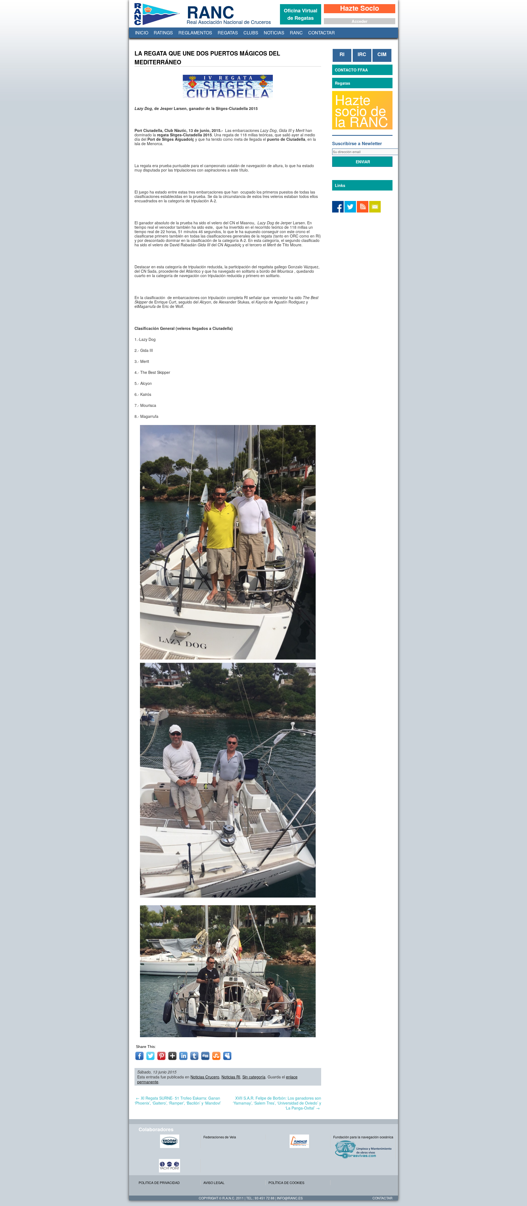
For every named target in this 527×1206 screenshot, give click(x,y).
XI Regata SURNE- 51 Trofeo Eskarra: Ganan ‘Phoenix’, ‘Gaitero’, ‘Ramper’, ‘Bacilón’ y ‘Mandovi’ (177, 1100)
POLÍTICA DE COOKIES (286, 1182)
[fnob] (299, 1141)
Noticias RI (231, 1077)
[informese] (338, 211)
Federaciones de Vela (219, 1137)
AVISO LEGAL (214, 1182)
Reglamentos (195, 32)
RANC (296, 32)
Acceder (360, 21)
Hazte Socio (359, 8)
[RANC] (156, 25)
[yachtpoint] (169, 1165)
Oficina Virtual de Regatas (300, 14)
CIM (381, 54)
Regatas (228, 32)
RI (342, 54)
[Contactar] (375, 211)
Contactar (321, 32)
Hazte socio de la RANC (361, 110)
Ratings (163, 32)
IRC (362, 54)
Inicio (141, 32)
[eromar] (169, 1141)
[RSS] (362, 211)
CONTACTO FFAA (351, 70)
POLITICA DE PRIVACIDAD (159, 1182)
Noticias (274, 32)
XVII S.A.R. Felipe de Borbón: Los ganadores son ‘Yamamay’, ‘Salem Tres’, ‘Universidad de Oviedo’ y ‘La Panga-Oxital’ (277, 1103)
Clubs (250, 32)
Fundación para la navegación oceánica (363, 1137)
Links (340, 185)
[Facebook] (350, 211)
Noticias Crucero (204, 1077)
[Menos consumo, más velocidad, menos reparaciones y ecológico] (364, 1149)
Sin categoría (253, 1077)
